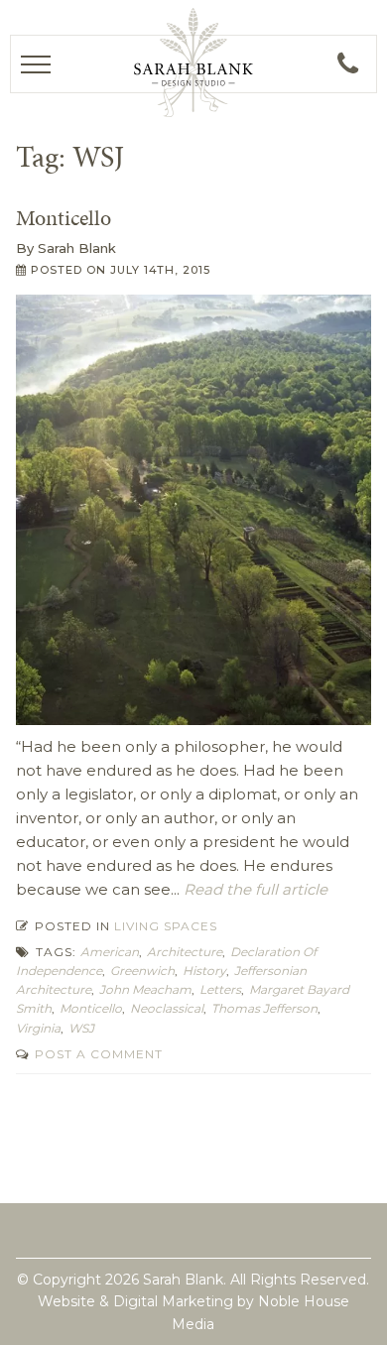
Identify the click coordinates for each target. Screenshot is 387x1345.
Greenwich (142, 970)
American (109, 951)
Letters (220, 989)
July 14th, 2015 (160, 270)
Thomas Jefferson (264, 1008)
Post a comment (97, 1053)
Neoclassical (166, 1008)
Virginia (38, 1028)
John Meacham (145, 989)
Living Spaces (165, 925)
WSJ (81, 1028)
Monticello (63, 217)
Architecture (184, 951)
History (204, 970)
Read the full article (253, 889)
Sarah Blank (77, 248)
